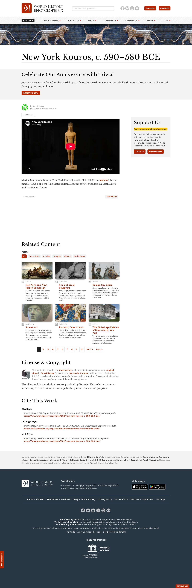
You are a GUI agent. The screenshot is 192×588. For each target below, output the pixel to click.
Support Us (131, 20)
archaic (104, 180)
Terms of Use (121, 499)
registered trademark (115, 532)
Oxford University (89, 457)
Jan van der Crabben (78, 373)
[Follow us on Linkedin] (98, 511)
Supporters (147, 499)
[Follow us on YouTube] (108, 511)
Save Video (27, 114)
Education (73, 20)
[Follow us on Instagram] (103, 511)
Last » (99, 349)
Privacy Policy (105, 499)
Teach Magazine (150, 460)
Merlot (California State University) (79, 460)
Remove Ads (112, 196)
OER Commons (104, 460)
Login (165, 20)
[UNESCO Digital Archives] (96, 551)
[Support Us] (2, 559)
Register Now (30, 93)
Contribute (109, 20)
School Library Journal (127, 460)
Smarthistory (65, 370)
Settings (160, 499)
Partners (135, 499)
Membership (155, 151)
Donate (140, 151)
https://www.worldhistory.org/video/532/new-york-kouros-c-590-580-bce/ (62, 416)
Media (91, 20)
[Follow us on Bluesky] (93, 511)
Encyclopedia (51, 20)
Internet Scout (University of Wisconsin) (41, 460)
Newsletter (52, 499)
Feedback (66, 499)
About (150, 20)
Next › (89, 349)
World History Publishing (66, 522)
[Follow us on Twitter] (88, 511)
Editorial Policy (88, 499)
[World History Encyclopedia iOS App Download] (140, 487)
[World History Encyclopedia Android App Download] (157, 487)
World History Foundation (72, 519)
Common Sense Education (156, 457)
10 (82, 349)
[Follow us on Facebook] (83, 511)
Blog (76, 499)
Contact (40, 499)
